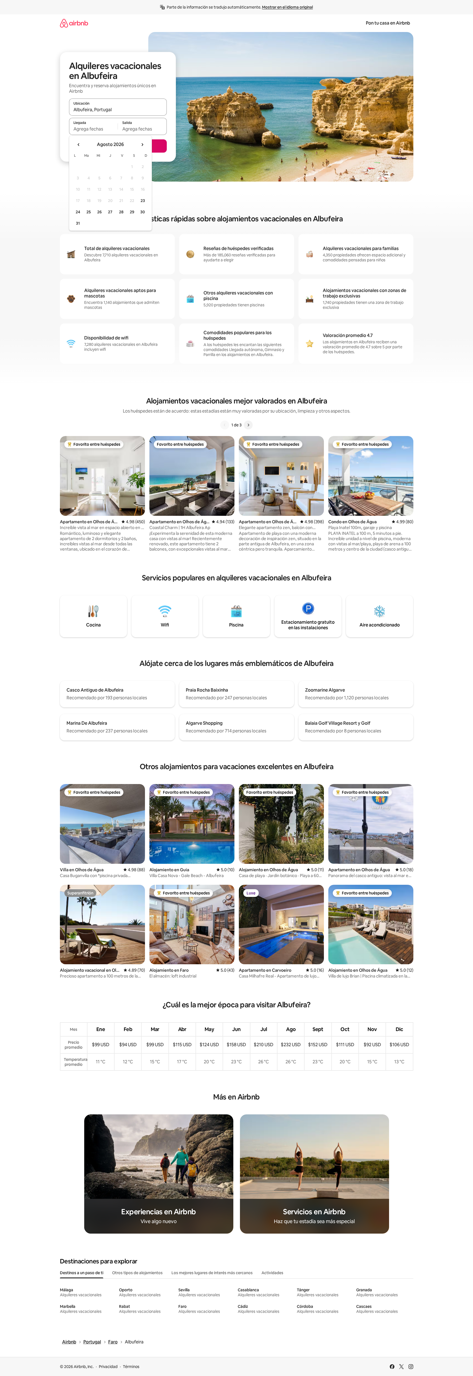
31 (78, 223)
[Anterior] (224, 425)
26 (99, 211)
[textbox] (93, 129)
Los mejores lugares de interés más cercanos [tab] (212, 1272)
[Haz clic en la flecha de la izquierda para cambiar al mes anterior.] (78, 144)
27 (110, 211)
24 (78, 211)
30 (142, 211)
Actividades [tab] (272, 1272)
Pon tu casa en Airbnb (388, 23)
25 (88, 211)
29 (132, 211)
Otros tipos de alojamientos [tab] (137, 1272)
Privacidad (108, 1366)
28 (121, 211)
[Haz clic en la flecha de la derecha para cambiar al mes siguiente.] (142, 144)
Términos (131, 1366)
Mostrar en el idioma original (287, 7)
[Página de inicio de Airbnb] (74, 23)
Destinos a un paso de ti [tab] (81, 1272)
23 (143, 200)
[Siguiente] (248, 425)
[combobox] (117, 109)
